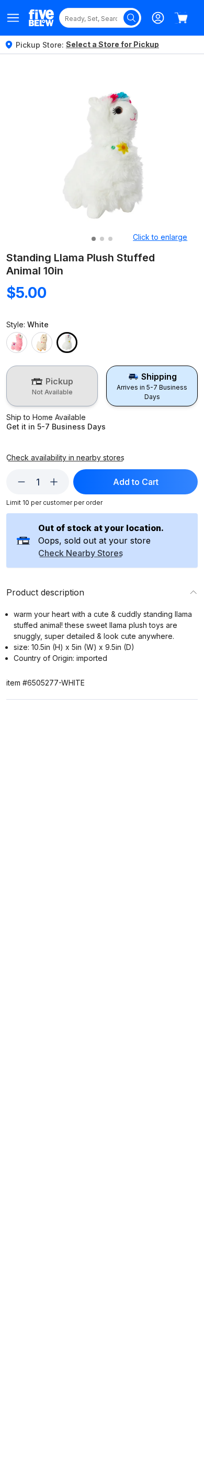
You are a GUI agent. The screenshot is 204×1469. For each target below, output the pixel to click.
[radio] (52, 386)
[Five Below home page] (41, 17)
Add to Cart (135, 482)
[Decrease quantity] (21, 481)
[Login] (157, 17)
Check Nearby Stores (80, 553)
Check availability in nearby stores (65, 458)
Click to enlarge (160, 237)
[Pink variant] (16, 342)
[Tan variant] (41, 342)
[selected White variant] (66, 342)
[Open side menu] (13, 17)
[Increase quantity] (53, 481)
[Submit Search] (131, 18)
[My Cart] (180, 17)
